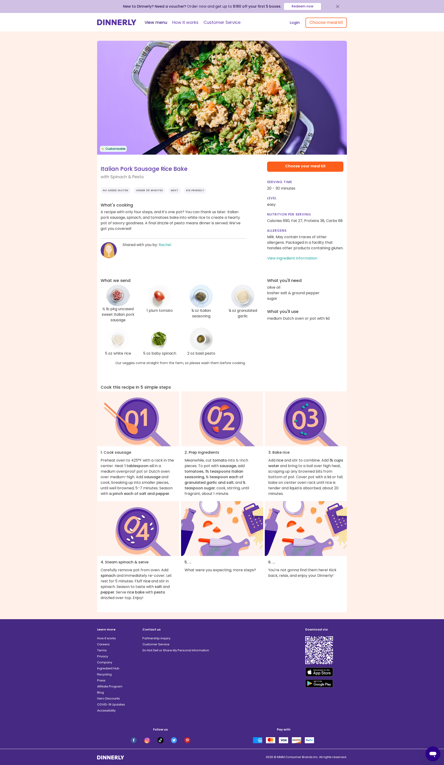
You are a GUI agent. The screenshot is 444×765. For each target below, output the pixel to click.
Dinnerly (116, 22)
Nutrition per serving (289, 214)
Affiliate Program (109, 686)
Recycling (104, 674)
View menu (156, 22)
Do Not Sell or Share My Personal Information (175, 650)
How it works (185, 22)
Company (104, 662)
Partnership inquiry (156, 638)
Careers (103, 644)
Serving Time (279, 182)
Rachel (165, 244)
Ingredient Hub (108, 668)
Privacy (102, 656)
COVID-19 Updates (111, 704)
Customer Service (222, 22)
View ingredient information (292, 258)
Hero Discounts (108, 698)
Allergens (277, 230)
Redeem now (303, 6)
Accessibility (106, 710)
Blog (100, 692)
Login (295, 22)
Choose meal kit (326, 22)
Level (272, 198)
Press (101, 680)
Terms (102, 650)
